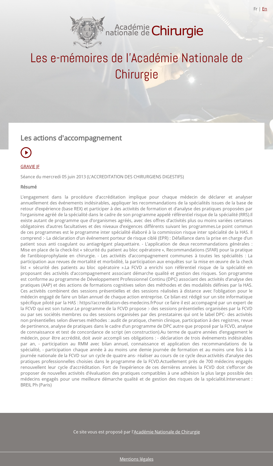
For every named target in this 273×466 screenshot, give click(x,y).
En (264, 9)
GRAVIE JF (30, 166)
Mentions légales (137, 459)
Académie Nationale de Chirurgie (167, 432)
